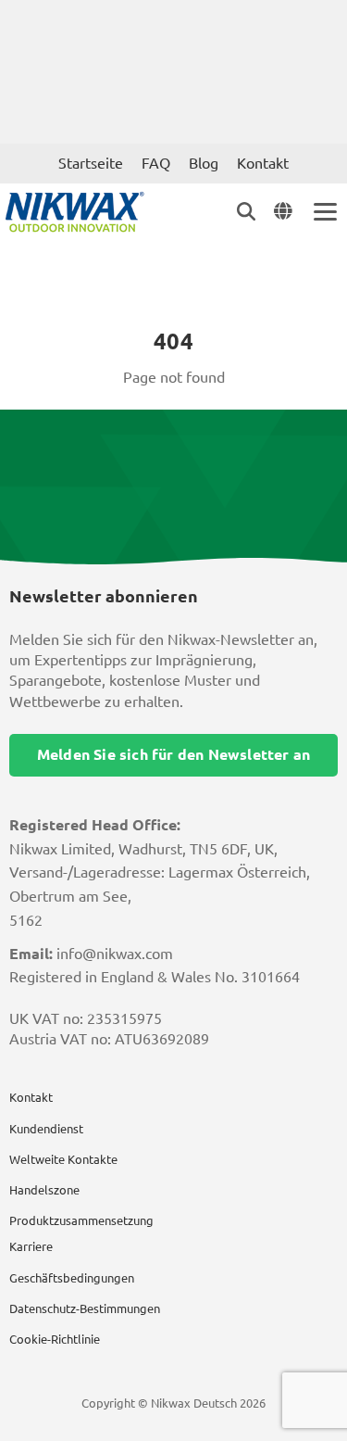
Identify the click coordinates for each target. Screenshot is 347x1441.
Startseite (90, 163)
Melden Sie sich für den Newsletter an (173, 754)
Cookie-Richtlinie (54, 1339)
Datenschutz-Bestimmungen (84, 1308)
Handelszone (44, 1189)
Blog (203, 163)
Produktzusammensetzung (81, 1220)
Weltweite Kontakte (63, 1159)
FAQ (156, 163)
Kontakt (263, 163)
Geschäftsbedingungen (71, 1277)
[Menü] (324, 212)
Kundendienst (46, 1128)
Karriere (31, 1246)
